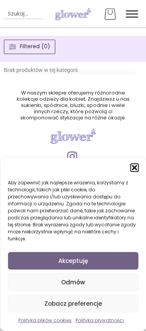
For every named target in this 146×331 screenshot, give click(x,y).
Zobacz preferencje (73, 303)
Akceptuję (73, 261)
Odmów (73, 282)
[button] (134, 168)
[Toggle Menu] (132, 14)
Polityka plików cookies (45, 320)
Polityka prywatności (100, 320)
